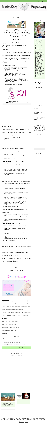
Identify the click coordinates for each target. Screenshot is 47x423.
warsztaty (37, 127)
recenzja (36, 122)
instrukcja (38, 112)
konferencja (37, 116)
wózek (43, 127)
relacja (42, 125)
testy (43, 126)
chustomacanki (41, 108)
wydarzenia (37, 128)
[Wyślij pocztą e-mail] (10, 347)
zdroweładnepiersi (37, 130)
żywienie (43, 130)
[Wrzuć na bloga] (13, 347)
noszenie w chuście (38, 118)
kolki (44, 115)
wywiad (43, 128)
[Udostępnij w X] (16, 347)
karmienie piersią (37, 114)
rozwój (36, 126)
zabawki (43, 129)
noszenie (43, 117)
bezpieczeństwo (37, 107)
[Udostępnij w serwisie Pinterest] (22, 347)
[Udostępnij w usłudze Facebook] (19, 347)
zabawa (35, 129)
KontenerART (19, 42)
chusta (36, 108)
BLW (42, 107)
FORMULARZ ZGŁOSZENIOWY (16, 270)
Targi (40, 126)
